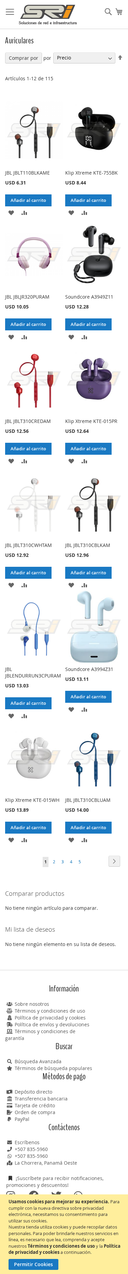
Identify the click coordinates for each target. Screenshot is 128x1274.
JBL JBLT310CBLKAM (87, 545)
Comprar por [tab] (23, 58)
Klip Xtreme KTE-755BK (91, 172)
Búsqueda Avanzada (38, 1061)
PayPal (22, 1119)
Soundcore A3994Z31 (89, 669)
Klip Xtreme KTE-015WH (32, 800)
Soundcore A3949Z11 (89, 296)
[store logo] (48, 14)
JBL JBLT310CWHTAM (28, 545)
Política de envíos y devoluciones (52, 1024)
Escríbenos (27, 1142)
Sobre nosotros (32, 1004)
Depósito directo (33, 1091)
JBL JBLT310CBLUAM (88, 800)
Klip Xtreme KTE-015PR (91, 421)
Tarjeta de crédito (35, 1105)
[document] (65, 1234)
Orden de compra (35, 1112)
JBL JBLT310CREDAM (28, 421)
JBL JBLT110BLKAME (27, 172)
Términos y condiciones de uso (50, 1011)
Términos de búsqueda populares (53, 1068)
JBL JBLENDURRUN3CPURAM (33, 672)
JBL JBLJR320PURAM (27, 296)
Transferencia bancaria (41, 1098)
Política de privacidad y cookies (50, 1017)
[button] (11, 212)
